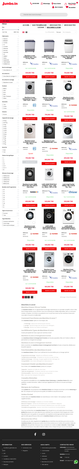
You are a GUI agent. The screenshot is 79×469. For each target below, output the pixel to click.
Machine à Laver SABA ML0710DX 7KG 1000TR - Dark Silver (29, 185)
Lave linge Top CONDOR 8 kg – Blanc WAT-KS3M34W (68, 57)
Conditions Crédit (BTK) (9, 459)
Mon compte (45, 445)
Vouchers (44, 459)
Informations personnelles (49, 448)
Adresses (44, 456)
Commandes (45, 450)
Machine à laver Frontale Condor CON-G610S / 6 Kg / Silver (49, 271)
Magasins (25, 450)
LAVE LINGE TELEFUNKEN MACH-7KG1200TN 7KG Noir (49, 227)
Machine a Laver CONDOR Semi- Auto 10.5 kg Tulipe (29, 57)
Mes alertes (45, 464)
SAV (4, 453)
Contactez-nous (27, 448)
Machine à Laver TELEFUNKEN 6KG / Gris (49, 141)
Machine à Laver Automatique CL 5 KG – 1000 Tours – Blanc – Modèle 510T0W (30, 99)
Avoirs (43, 453)
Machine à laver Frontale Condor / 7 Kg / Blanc (68, 271)
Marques (5, 464)
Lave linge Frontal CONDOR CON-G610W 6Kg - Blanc (68, 142)
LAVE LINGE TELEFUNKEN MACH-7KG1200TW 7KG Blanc (68, 227)
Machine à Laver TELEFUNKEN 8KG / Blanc (30, 227)
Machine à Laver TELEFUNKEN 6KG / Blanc (68, 99)
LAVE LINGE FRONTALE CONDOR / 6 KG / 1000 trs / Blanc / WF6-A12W (49, 185)
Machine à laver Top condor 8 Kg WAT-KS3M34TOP (49, 99)
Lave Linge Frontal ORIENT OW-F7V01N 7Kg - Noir (68, 185)
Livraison (5, 456)
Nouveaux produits (8, 462)
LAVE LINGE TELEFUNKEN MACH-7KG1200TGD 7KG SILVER (30, 271)
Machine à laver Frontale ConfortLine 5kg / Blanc (30, 142)
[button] (29, 76)
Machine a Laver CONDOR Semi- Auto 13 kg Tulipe (49, 57)
